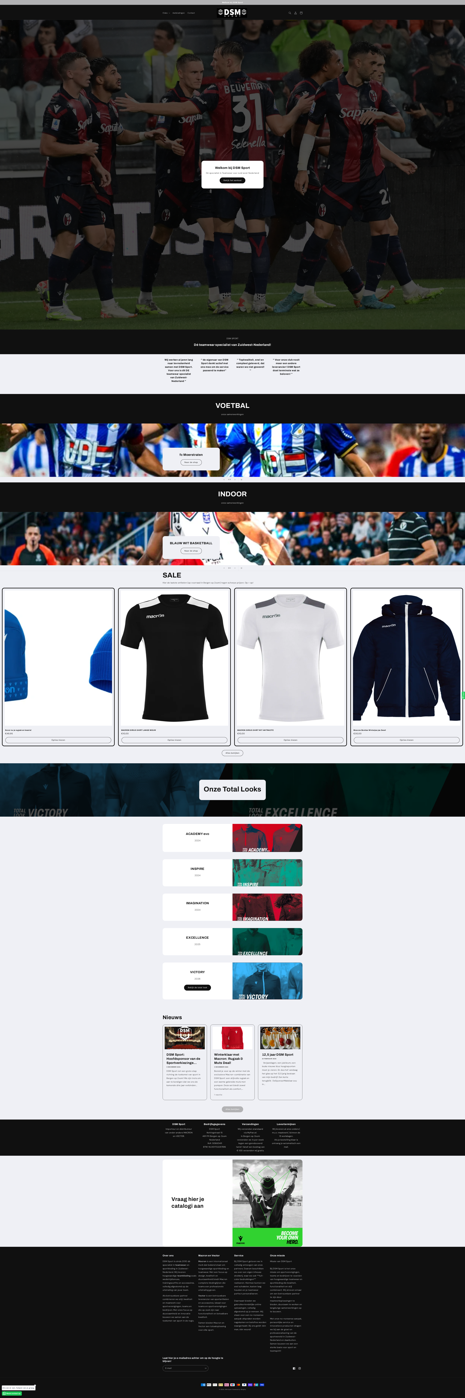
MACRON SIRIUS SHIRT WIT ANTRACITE (255, 730)
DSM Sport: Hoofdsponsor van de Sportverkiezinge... (183, 1059)
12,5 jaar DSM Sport (278, 1054)
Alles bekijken (232, 753)
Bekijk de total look (197, 987)
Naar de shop (191, 462)
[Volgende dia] (235, 479)
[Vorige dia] (224, 479)
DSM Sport (228, 1389)
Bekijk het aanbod (233, 180)
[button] (166, 13)
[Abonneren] (205, 1368)
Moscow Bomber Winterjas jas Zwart (369, 730)
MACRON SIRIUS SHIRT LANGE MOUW (138, 730)
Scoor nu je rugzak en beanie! (18, 730)
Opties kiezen (58, 740)
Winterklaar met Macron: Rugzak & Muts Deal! (228, 1059)
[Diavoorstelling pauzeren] (241, 479)
